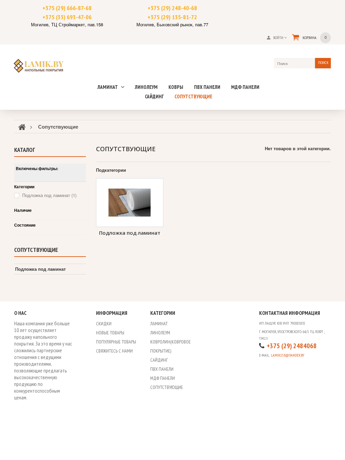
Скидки (104, 324)
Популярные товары (116, 342)
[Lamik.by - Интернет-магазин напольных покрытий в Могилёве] (42, 65)
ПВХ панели (207, 87)
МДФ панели (245, 87)
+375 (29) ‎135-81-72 (172, 17)
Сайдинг (154, 96)
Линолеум (146, 87)
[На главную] (22, 127)
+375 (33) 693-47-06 (67, 17)
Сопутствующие (193, 96)
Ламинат (108, 87)
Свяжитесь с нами (114, 351)
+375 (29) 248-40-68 (172, 8)
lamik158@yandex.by (287, 355)
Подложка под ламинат (129, 232)
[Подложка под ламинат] (129, 202)
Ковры (175, 87)
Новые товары (110, 333)
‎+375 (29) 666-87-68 (67, 8)
